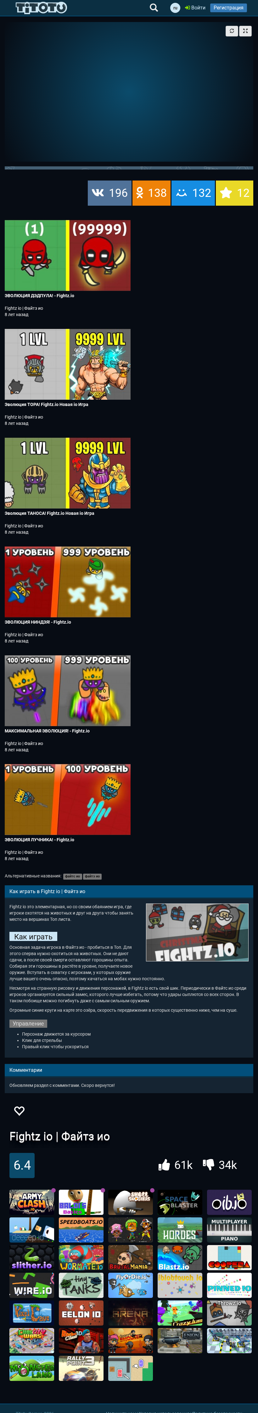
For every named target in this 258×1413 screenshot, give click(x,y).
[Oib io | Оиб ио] (229, 1202)
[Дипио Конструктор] (180, 1285)
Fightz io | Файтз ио (24, 308)
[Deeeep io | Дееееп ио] (31, 1230)
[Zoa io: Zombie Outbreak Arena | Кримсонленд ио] (130, 1313)
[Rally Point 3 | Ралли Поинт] (81, 1368)
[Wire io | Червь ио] (31, 1285)
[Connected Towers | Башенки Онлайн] (229, 1340)
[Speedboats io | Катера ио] (81, 1230)
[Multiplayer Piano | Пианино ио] (229, 1230)
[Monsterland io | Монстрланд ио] (31, 1368)
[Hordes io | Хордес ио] (180, 1230)
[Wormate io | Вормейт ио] (81, 1257)
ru (175, 7)
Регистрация (229, 8)
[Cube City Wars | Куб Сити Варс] (31, 1340)
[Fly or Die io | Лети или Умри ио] (130, 1285)
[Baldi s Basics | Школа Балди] (81, 1202)
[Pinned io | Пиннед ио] (229, 1285)
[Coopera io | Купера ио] (229, 1257)
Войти (197, 8)
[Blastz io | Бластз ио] (180, 1257)
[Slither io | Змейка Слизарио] (31, 1257)
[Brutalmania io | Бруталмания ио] (130, 1257)
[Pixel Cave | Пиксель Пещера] (31, 1313)
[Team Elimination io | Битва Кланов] (130, 1368)
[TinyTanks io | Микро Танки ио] (81, 1285)
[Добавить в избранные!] (18, 1113)
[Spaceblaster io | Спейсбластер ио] (180, 1202)
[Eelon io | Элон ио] (81, 1313)
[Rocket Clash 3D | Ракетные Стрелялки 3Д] (81, 1340)
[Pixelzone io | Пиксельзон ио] (130, 1230)
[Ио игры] (41, 8)
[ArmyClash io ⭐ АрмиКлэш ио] (31, 1202)
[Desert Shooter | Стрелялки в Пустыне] (130, 1340)
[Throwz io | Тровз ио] (229, 1313)
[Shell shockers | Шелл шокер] (130, 1202)
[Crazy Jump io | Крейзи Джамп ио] (180, 1313)
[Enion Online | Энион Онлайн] (180, 1340)
